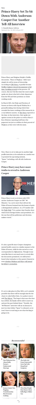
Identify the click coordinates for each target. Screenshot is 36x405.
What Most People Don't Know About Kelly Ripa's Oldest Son (26, 391)
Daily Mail (7, 210)
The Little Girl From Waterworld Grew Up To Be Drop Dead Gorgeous (26, 364)
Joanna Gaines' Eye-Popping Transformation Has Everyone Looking (9, 392)
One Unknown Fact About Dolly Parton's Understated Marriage (9, 364)
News (3, 8)
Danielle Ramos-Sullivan (11, 28)
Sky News (23, 113)
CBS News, (14, 85)
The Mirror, (8, 298)
